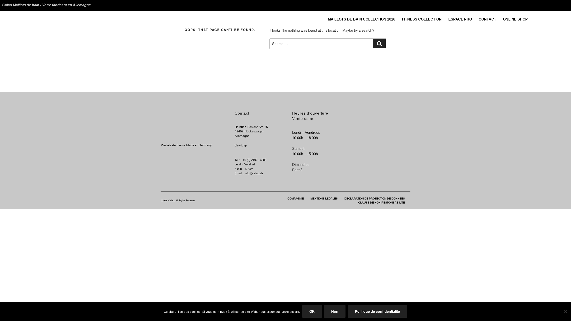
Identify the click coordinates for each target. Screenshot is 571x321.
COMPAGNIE (296, 198)
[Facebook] (556, 17)
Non (334, 311)
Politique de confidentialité (377, 311)
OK (312, 311)
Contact (487, 19)
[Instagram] (565, 17)
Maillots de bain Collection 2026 (361, 19)
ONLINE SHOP (515, 19)
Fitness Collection (422, 19)
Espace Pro (460, 19)
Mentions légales (324, 198)
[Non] (565, 311)
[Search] (379, 43)
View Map (241, 145)
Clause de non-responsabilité (381, 202)
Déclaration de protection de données (374, 198)
